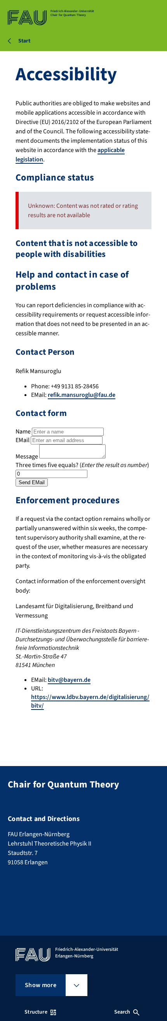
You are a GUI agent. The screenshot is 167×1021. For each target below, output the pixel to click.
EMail (23, 440)
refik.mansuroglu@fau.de (81, 395)
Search (122, 1012)
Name (23, 431)
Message (27, 456)
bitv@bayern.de (69, 680)
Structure (35, 1012)
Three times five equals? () (82, 465)
